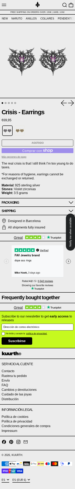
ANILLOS (31, 18)
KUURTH (17, 455)
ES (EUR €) (19, 479)
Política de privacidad (17, 421)
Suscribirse (17, 341)
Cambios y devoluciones (19, 389)
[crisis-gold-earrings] (20, 130)
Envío (6, 380)
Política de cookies (15, 416)
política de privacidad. (36, 333)
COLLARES (47, 18)
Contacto (8, 371)
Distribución (10, 399)
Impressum (9, 430)
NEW (5, 18)
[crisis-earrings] (7, 130)
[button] (64, 5)
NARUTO (16, 18)
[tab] (2, 103)
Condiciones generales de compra (26, 426)
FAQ (5, 385)
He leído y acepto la (16, 333)
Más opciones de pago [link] (14, 157)
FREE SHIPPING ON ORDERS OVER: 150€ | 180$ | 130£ (37, 12)
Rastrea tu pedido (14, 376)
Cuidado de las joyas (17, 394)
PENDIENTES (66, 18)
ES (4, 479)
